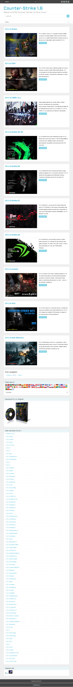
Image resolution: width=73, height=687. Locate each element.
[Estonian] (43, 385)
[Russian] (45, 387)
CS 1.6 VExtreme (10, 536)
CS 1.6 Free (9, 647)
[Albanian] (8, 385)
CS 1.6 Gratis (9, 650)
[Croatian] (32, 385)
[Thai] (62, 387)
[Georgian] (55, 385)
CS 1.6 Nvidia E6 (12, 235)
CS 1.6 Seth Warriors (14, 338)
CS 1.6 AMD (9, 470)
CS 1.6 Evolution (10, 476)
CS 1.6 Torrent (10, 590)
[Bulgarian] (22, 385)
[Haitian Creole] (62, 385)
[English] (41, 385)
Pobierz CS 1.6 (10, 433)
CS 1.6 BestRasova (11, 556)
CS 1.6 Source (10, 479)
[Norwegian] (34, 387)
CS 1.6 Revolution (11, 635)
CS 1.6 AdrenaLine (11, 578)
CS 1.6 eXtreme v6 (11, 598)
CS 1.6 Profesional (11, 459)
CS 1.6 (8, 448)
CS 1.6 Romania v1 (11, 618)
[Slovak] (50, 387)
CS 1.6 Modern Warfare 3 (13, 621)
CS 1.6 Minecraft (10, 482)
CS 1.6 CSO (10, 63)
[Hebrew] (64, 385)
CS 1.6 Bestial (10, 576)
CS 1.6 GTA (9, 485)
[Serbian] (48, 387)
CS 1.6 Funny (9, 439)
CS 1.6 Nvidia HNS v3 (12, 530)
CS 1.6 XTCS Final (11, 661)
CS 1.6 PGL (9, 539)
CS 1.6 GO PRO (10, 564)
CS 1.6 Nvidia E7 (12, 200)
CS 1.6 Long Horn (11, 607)
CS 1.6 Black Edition (11, 559)
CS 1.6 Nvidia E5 (10, 524)
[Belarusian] (20, 385)
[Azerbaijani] (15, 385)
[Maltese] (32, 387)
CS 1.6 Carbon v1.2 (11, 610)
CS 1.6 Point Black (11, 613)
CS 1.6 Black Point (11, 604)
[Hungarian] (6, 387)
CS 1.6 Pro (9, 641)
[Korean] (20, 387)
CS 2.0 (8, 450)
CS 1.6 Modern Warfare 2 (13, 553)
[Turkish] (64, 387)
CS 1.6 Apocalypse (11, 573)
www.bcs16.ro (36, 685)
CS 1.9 (8, 644)
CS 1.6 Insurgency (11, 587)
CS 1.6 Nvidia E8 (12, 166)
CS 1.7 (8, 630)
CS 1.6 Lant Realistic (11, 655)
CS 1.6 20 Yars (10, 445)
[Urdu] (6, 389)
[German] (57, 385)
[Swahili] (57, 387)
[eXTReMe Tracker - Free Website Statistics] (10, 673)
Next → (21, 375)
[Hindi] (66, 385)
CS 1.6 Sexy (9, 436)
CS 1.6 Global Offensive (12, 567)
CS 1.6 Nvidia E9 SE (14, 132)
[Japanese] (18, 387)
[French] (50, 385)
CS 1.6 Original (10, 584)
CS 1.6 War (9, 581)
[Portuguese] (41, 387)
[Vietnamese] (8, 389)
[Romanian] (43, 387)
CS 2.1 (8, 462)
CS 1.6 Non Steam (11, 633)
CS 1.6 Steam (11, 29)
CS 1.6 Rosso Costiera (12, 615)
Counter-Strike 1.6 (23, 8)
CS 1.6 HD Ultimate (11, 561)
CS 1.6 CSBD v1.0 (11, 550)
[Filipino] (45, 385)
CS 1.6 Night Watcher (12, 596)
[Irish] (13, 387)
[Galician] (52, 385)
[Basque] (18, 385)
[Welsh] (11, 389)
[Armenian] (13, 385)
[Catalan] (25, 385)
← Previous (8, 375)
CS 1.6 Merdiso (10, 570)
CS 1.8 (8, 465)
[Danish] (36, 385)
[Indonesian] (11, 387)
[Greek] (59, 385)
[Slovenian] (52, 387)
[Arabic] (11, 385)
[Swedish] (59, 387)
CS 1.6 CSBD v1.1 (13, 98)
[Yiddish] (13, 389)
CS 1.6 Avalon (10, 473)
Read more (43, 43)
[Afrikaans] (6, 385)
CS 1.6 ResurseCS (11, 522)
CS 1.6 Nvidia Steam (11, 533)
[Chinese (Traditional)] (29, 385)
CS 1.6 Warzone (10, 624)
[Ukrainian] (66, 387)
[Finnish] (48, 385)
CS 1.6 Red (9, 442)
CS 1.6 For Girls (10, 658)
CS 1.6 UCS (10, 303)
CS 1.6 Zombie (11, 269)
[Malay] (29, 387)
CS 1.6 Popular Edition (12, 544)
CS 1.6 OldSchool (11, 519)
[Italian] (15, 387)
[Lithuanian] (25, 387)
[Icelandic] (8, 387)
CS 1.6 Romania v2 (11, 541)
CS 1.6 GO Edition (11, 487)
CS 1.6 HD (9, 453)
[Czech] (34, 385)
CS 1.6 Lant (9, 627)
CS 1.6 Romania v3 (11, 456)
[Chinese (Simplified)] (27, 385)
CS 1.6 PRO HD (10, 601)
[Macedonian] (27, 387)
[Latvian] (22, 387)
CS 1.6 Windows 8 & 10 (12, 652)
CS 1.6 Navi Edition (11, 547)
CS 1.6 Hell (9, 638)
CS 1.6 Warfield (10, 593)
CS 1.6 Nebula (10, 467)
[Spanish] (55, 387)
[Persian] (36, 387)
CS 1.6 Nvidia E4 (10, 527)
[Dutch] (38, 385)
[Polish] (38, 387)
